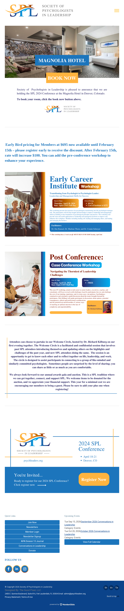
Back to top (112, 596)
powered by (55, 604)
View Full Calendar (91, 542)
